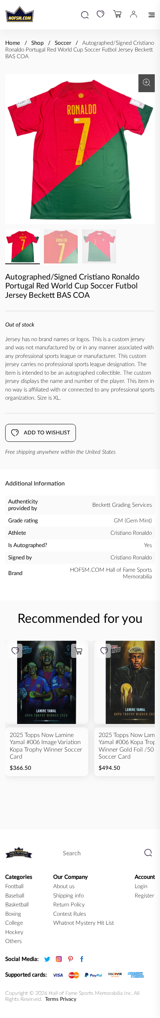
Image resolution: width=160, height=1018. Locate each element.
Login (141, 886)
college (14, 923)
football (14, 886)
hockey (14, 932)
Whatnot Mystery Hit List (83, 923)
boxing (13, 914)
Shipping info (68, 896)
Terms (51, 999)
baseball (14, 896)
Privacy (68, 999)
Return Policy (69, 905)
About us (63, 886)
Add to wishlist (47, 432)
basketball (17, 905)
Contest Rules (69, 914)
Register (144, 896)
